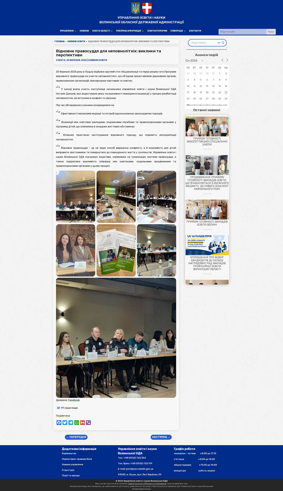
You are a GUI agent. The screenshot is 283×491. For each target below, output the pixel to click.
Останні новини (206, 110)
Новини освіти (97, 60)
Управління (67, 31)
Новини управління (72, 464)
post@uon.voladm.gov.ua (139, 469)
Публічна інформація (128, 31)
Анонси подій (206, 55)
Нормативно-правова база (77, 459)
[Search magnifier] (223, 43)
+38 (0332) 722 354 (135, 458)
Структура (68, 470)
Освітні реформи (157, 31)
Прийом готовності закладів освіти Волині (207, 223)
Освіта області (101, 31)
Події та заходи (71, 475)
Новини (84, 31)
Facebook (74, 400)
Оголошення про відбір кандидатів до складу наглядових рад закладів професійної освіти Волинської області (207, 263)
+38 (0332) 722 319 (141, 463)
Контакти (195, 31)
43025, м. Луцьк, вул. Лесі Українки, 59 (139, 474)
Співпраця (176, 31)
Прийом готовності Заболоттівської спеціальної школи (207, 141)
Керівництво (69, 453)
